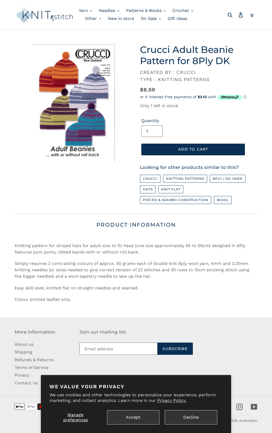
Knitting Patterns (185, 179)
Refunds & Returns (34, 359)
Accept (133, 417)
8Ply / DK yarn (227, 179)
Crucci (150, 179)
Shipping (23, 352)
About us (24, 344)
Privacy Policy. (171, 400)
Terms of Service (32, 367)
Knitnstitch (248, 421)
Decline (191, 417)
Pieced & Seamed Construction (175, 200)
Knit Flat (171, 189)
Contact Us (26, 382)
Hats (148, 189)
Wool (223, 200)
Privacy (22, 375)
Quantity (150, 120)
